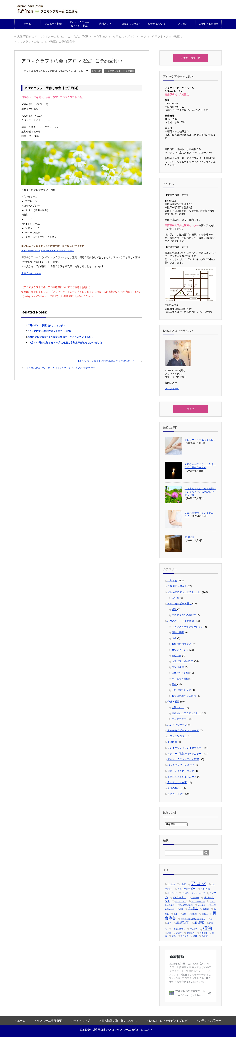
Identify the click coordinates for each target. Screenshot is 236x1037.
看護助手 (182, 923)
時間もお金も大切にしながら (193, 919)
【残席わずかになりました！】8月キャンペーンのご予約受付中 (60, 368)
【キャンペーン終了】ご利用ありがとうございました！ (107, 361)
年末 (175, 914)
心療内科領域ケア (181, 644)
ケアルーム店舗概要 (49, 1020)
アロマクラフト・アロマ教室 (119, 71)
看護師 (199, 923)
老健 (169, 933)
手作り (194, 914)
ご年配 (183, 884)
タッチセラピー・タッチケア (183, 730)
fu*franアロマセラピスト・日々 (184, 592)
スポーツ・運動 (180, 672)
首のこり (184, 936)
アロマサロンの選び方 (184, 615)
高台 (195, 936)
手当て (205, 914)
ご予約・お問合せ (208, 23)
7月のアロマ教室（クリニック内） (47, 325)
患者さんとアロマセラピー (186, 713)
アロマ (198, 883)
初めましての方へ (131, 23)
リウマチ (176, 655)
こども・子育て (175, 793)
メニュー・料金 (53, 23)
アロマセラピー (186, 888)
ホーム (27, 23)
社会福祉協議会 (178, 929)
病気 (169, 923)
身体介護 (203, 933)
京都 (181, 909)
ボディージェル (198, 901)
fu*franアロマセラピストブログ (168, 1020)
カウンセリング (180, 649)
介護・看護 (173, 701)
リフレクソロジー (177, 736)
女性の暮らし (174, 788)
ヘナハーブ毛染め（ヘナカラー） (185, 753)
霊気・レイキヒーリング (180, 770)
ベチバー (195, 898)
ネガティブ (172, 893)
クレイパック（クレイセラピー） (185, 747)
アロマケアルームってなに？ (200, 439)
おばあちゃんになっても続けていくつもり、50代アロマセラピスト (200, 491)
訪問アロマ (105, 23)
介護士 (193, 908)
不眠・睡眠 (178, 632)
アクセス (183, 23)
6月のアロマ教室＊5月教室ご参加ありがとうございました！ (61, 336)
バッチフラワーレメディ (180, 765)
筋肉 (174, 684)
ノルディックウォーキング (193, 893)
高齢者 (205, 936)
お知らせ (96, 71)
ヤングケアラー (180, 718)
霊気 (174, 936)
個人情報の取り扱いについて (120, 1020)
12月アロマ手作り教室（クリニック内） (50, 331)
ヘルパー (179, 897)
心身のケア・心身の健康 (180, 621)
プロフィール (172, 388)
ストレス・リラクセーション (187, 626)
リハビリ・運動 (180, 678)
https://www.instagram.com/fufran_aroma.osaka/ (47, 250)
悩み (174, 638)
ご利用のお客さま (177, 586)
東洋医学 (172, 742)
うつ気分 (171, 884)
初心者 (206, 909)
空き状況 (189, 537)
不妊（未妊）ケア (181, 690)
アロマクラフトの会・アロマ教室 (79, 24)
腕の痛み (191, 933)
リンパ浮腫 (178, 667)
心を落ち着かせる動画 (184, 695)
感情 (184, 914)
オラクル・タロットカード (181, 776)
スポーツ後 (205, 889)
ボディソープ (180, 901)
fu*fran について (157, 23)
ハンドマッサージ (177, 724)
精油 (174, 609)
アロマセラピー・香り (179, 603)
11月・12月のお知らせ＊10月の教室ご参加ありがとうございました (65, 342)
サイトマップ (81, 1020)
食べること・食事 (177, 782)
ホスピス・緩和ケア (182, 661)
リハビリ (201, 905)
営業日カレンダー (31, 273)
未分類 (175, 597)
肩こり (179, 933)
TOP (52, 36)
